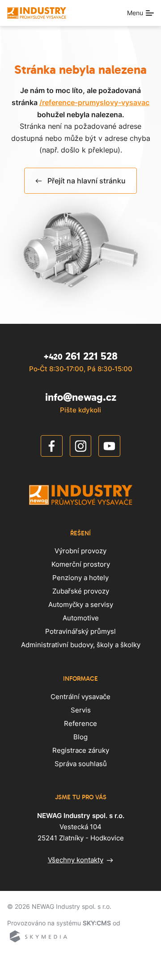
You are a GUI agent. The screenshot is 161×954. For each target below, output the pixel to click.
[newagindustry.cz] (36, 13)
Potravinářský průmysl (80, 631)
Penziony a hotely (80, 577)
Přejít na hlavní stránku (86, 180)
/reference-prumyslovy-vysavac (94, 102)
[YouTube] (109, 447)
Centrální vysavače (80, 696)
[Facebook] (52, 447)
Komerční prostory (80, 564)
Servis (81, 710)
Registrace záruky (80, 750)
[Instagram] (81, 447)
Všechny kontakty (75, 860)
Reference (80, 723)
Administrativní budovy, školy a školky (80, 644)
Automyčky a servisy (80, 604)
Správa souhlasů (81, 763)
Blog (80, 737)
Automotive (81, 618)
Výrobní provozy (80, 551)
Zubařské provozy (80, 591)
